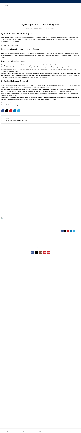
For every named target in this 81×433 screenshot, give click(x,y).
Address (64, 221)
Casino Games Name (7, 102)
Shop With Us (45, 218)
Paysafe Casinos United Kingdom (10, 105)
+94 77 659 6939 (66, 226)
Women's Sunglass (46, 229)
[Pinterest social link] (40, 1)
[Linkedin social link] (43, 1)
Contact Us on (65, 218)
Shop (22, 224)
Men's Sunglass (45, 224)
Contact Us (24, 229)
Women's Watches (46, 226)
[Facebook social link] (36, 1)
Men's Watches (45, 221)
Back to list (40, 119)
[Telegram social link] (44, 1)
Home (40, 14)
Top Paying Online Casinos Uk (9, 45)
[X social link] (38, 1)
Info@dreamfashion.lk (67, 224)
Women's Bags (45, 232)
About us (23, 232)
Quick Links (24, 218)
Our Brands (24, 226)
